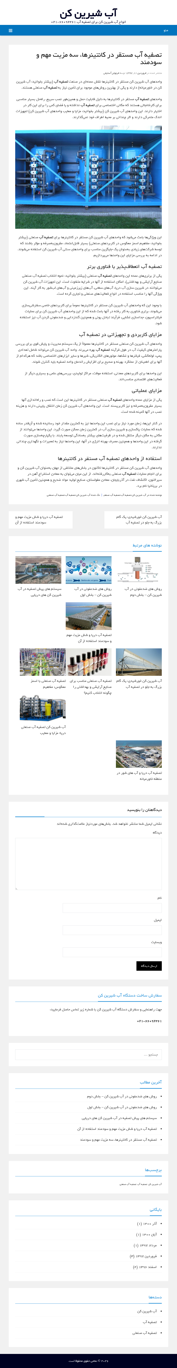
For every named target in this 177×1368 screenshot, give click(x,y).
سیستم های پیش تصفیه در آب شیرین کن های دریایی (119, 1118)
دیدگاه (157, 832)
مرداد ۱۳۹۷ (148, 1245)
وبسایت (156, 942)
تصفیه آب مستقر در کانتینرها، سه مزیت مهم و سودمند (118, 1139)
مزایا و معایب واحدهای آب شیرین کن (55, 111)
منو (166, 30)
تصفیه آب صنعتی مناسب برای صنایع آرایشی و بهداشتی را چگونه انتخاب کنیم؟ (91, 687)
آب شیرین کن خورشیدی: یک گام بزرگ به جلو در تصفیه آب (139, 519)
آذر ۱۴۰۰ (150, 1223)
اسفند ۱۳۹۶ (148, 1267)
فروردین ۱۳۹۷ (146, 1256)
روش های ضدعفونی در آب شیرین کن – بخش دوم (122, 1096)
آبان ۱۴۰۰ (149, 1234)
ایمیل (157, 920)
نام (159, 898)
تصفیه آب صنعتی (111, 495)
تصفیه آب (126, 495)
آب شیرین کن (88, 13)
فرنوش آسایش (111, 73)
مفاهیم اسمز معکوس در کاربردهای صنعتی (120, 243)
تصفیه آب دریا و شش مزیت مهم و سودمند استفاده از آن (39, 519)
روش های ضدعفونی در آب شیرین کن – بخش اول (122, 1107)
